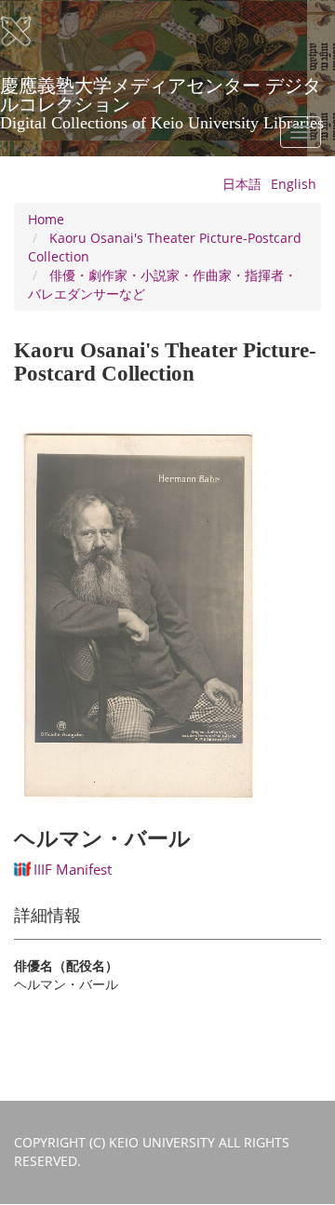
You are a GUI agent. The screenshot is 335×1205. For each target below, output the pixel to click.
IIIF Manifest (73, 869)
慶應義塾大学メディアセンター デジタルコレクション (162, 92)
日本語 (241, 184)
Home (46, 219)
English (293, 184)
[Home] (28, 31)
